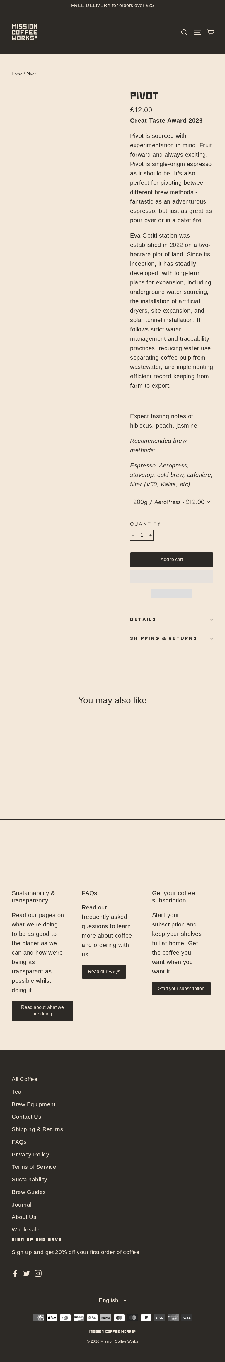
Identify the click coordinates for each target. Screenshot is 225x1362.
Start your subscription (181, 988)
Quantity (146, 523)
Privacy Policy (30, 1154)
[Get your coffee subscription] (182, 866)
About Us (24, 1217)
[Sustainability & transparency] (42, 866)
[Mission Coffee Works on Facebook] (15, 1273)
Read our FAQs (104, 971)
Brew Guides (29, 1192)
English (108, 1300)
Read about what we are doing (42, 1011)
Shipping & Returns (163, 638)
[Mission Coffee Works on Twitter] (26, 1273)
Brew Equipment (33, 1104)
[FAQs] (112, 866)
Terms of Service (34, 1167)
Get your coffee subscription (173, 897)
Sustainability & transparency (33, 897)
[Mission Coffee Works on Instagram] (38, 1273)
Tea (17, 1092)
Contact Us (26, 1117)
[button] (171, 576)
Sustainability (29, 1179)
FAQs (89, 893)
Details (143, 619)
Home (17, 74)
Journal (22, 1205)
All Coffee (25, 1079)
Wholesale (26, 1230)
